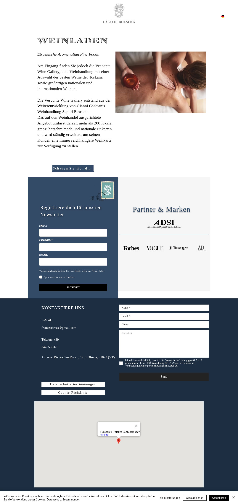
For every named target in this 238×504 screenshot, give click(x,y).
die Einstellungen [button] (170, 498)
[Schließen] (233, 497)
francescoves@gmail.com (58, 327)
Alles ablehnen (194, 498)
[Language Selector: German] (220, 16)
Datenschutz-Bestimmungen (63, 499)
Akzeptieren (219, 498)
